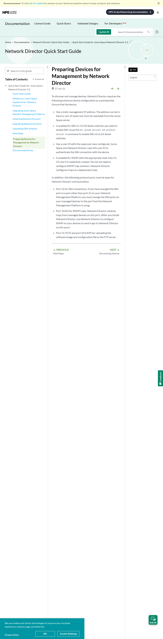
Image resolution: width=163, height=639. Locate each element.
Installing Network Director (27, 119)
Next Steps (18, 133)
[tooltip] (133, 70)
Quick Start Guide (22, 93)
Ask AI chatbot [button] (36, 3)
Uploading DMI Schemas (25, 128)
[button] (153, 620)
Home (8, 42)
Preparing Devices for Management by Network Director (26, 142)
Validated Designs (87, 23)
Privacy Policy (12, 634)
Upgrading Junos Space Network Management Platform (29, 112)
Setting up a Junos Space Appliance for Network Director (25, 102)
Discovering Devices (23, 150)
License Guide (42, 23)
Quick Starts (64, 23)
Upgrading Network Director (27, 123)
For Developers (115, 23)
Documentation (17, 23)
